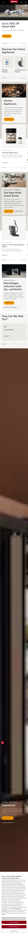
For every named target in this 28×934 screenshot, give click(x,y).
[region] (14, 25)
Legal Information (6, 917)
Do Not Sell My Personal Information (17, 919)
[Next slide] (25, 43)
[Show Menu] (3, 2)
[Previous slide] (22, 43)
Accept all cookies (14, 922)
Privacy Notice (13, 917)
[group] (14, 144)
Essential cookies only (14, 926)
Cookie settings (14, 931)
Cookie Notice (5, 919)
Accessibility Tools (21, 917)
